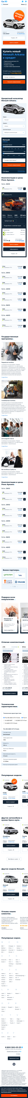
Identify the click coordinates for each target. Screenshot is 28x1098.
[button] (11, 586)
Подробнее (4, 377)
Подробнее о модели (10, 693)
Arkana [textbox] (6, 126)
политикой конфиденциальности (16, 87)
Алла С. (22, 928)
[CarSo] (4, 1)
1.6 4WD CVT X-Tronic (11, 723)
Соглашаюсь (14, 1095)
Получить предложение (14, 82)
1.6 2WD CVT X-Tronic (21, 720)
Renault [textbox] (6, 120)
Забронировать (14, 249)
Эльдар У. (3, 928)
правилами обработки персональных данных (12, 88)
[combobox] (14, 120)
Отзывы (18, 1054)
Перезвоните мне (14, 1058)
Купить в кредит (14, 42)
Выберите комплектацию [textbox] (11, 132)
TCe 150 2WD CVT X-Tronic (12, 717)
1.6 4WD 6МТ (8, 720)
